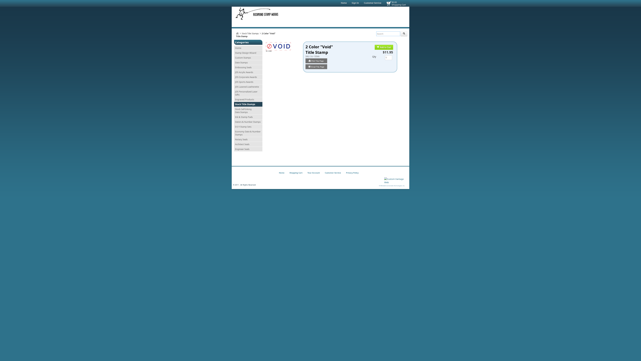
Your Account (313, 172)
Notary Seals (241, 139)
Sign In (355, 3)
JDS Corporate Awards (246, 77)
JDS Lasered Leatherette (247, 86)
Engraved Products (244, 99)
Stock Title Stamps (250, 33)
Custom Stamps (243, 57)
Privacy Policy (352, 172)
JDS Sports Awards (244, 81)
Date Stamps (241, 62)
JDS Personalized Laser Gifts (246, 93)
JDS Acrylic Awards (244, 72)
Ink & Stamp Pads (244, 116)
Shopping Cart (399, 4)
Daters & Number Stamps (248, 121)
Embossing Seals (243, 67)
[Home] (237, 33)
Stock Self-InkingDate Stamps (243, 111)
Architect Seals (242, 144)
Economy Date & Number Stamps (248, 133)
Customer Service (372, 3)
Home (344, 3)
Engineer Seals (242, 149)
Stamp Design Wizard (245, 52)
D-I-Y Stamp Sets (243, 126)
